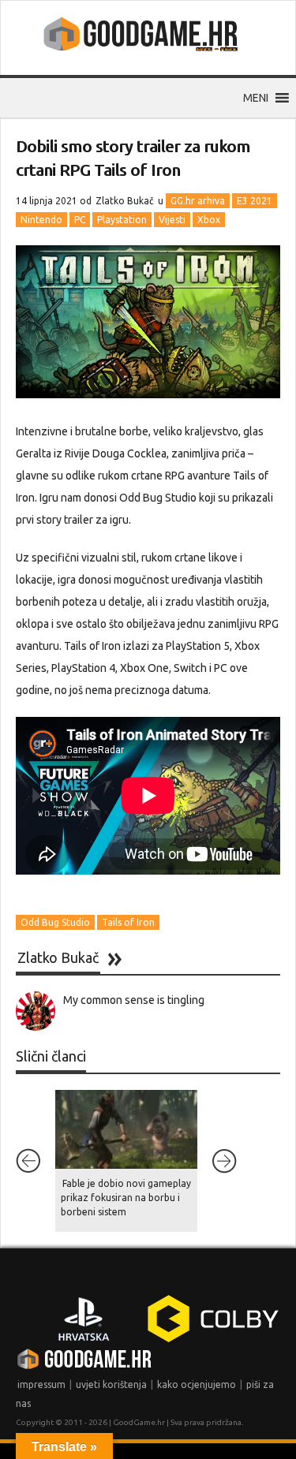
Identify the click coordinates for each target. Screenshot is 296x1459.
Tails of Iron (128, 922)
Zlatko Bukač (125, 201)
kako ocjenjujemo (196, 1384)
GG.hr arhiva (197, 201)
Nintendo (41, 220)
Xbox (208, 220)
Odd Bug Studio (55, 922)
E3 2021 (254, 201)
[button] (255, 98)
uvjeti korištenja (111, 1384)
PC (79, 220)
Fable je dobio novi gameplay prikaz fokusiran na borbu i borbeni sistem (126, 1197)
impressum (41, 1384)
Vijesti (172, 220)
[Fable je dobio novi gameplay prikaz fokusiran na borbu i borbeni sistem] (126, 1129)
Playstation (122, 220)
